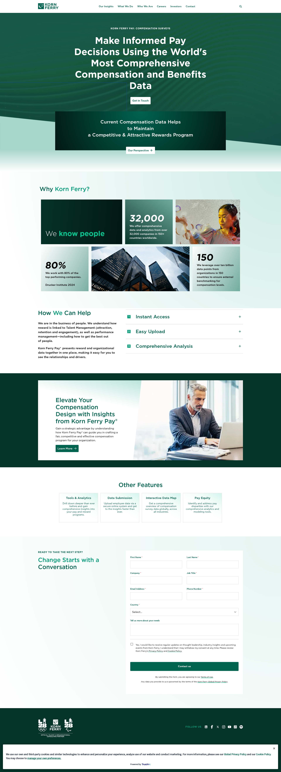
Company (135, 573)
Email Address (138, 589)
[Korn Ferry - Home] (48, 6)
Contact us (184, 666)
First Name (136, 557)
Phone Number (195, 589)
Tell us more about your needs (145, 620)
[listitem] (78, 507)
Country (135, 605)
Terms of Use (207, 677)
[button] (106, 6)
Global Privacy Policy (235, 754)
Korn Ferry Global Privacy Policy (212, 682)
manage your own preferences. (44, 758)
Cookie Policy (263, 754)
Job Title (192, 573)
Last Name (193, 557)
